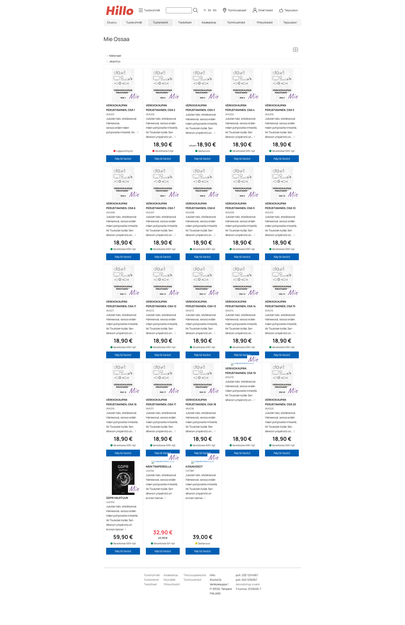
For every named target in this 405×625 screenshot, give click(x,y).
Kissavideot (194, 466)
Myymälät (169, 579)
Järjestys (114, 61)
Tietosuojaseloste (195, 575)
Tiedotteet (185, 22)
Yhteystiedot (265, 22)
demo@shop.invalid (248, 584)
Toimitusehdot (236, 22)
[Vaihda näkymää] (295, 50)
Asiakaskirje (209, 22)
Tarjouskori (290, 22)
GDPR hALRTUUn (117, 498)
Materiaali (115, 55)
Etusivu (112, 22)
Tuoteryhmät (134, 22)
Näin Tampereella (158, 466)
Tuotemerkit (160, 22)
